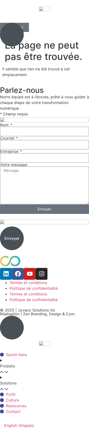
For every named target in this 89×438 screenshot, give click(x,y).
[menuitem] (19, 425)
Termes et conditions (28, 282)
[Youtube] (30, 274)
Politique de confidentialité (33, 288)
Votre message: (14, 165)
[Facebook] (18, 274)
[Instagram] (41, 274)
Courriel (7, 138)
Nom (5, 125)
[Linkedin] (6, 274)
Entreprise (9, 151)
